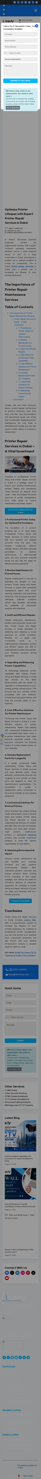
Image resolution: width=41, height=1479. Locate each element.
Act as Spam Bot (13, 108)
